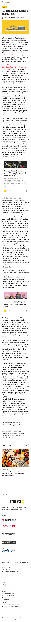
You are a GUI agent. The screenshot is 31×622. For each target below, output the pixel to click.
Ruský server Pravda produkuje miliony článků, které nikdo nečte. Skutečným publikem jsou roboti (14, 473)
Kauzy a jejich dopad (7, 589)
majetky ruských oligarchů (11, 433)
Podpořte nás (5, 603)
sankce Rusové (20, 435)
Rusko (12, 435)
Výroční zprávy (6, 599)
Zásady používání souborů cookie (11, 604)
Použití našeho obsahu (8, 593)
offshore (22, 433)
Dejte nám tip (5, 601)
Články (4, 7)
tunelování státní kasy (9, 438)
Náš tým (4, 584)
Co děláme (5, 586)
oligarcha (6, 435)
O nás (3, 582)
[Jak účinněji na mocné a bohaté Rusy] (15, 27)
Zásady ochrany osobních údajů (11, 606)
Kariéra (4, 588)
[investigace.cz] (6, 2)
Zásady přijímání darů (8, 595)
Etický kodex (5, 597)
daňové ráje (18, 431)
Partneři (4, 591)
